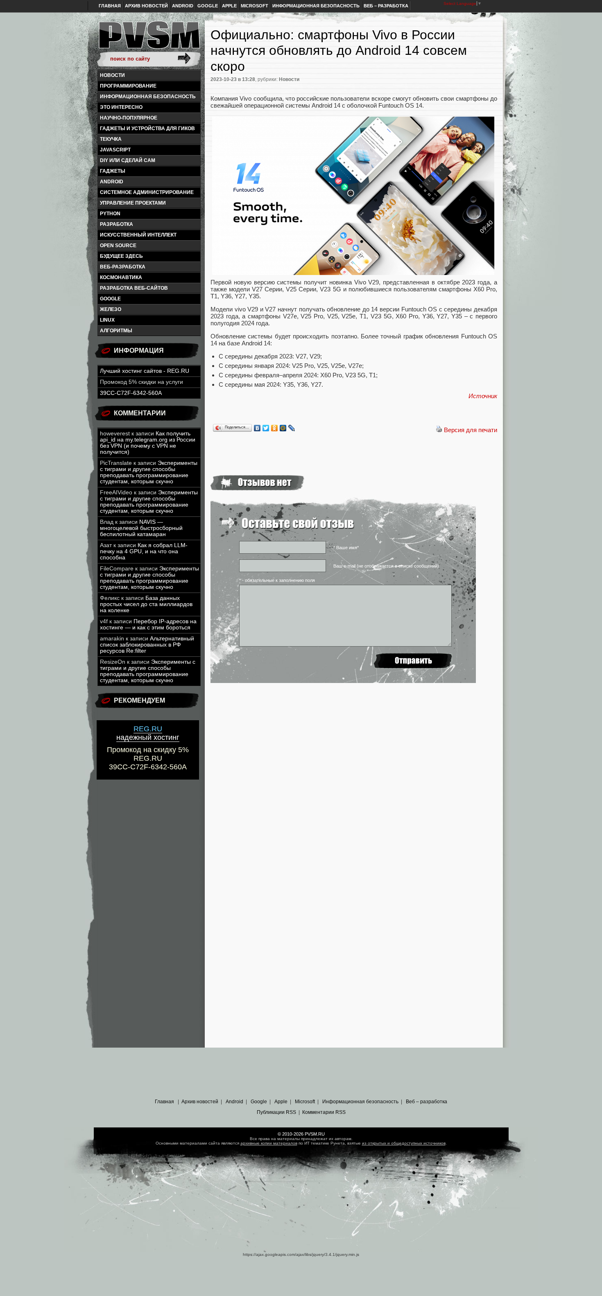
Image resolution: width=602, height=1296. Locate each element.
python (110, 213)
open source (118, 245)
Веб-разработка (122, 267)
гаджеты (112, 171)
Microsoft (254, 5)
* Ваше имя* (346, 547)
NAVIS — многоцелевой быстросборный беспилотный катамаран (141, 528)
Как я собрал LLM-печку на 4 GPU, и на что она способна (144, 551)
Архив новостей (146, 5)
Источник (482, 395)
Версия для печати (470, 429)
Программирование (128, 86)
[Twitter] (266, 428)
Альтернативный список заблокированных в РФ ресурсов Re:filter (147, 645)
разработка (116, 224)
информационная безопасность (148, 96)
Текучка (111, 139)
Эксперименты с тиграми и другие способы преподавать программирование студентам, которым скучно (148, 472)
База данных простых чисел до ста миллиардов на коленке (146, 604)
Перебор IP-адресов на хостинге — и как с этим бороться (148, 624)
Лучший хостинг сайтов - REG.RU (144, 371)
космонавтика (121, 277)
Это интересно (121, 107)
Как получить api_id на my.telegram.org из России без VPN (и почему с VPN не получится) (147, 442)
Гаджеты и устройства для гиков (147, 128)
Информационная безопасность (316, 5)
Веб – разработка (386, 5)
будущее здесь (121, 256)
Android (182, 5)
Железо (110, 309)
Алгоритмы (116, 331)
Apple (229, 5)
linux (107, 320)
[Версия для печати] (439, 429)
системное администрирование (147, 192)
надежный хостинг (147, 733)
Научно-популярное (128, 118)
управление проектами (133, 203)
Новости (112, 75)
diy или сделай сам (127, 160)
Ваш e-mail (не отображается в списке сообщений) (386, 565)
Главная (110, 5)
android (111, 182)
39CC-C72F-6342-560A (131, 393)
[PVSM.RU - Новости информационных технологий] (148, 39)
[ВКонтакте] (257, 428)
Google (207, 5)
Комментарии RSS (324, 1112)
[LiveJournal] (291, 428)
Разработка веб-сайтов (134, 288)
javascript (115, 150)
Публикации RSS (276, 1112)
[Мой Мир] (283, 428)
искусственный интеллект (138, 235)
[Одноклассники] (274, 428)
